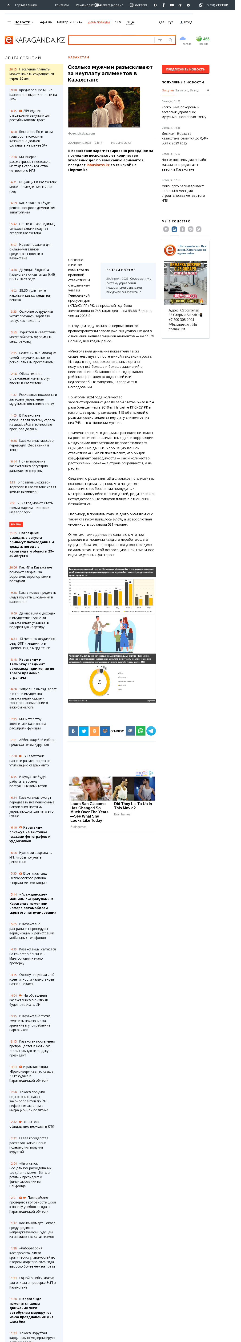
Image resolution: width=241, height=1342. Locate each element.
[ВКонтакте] (73, 731)
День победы (99, 22)
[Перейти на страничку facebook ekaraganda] (163, 5)
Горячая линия (26, 5)
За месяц (182, 90)
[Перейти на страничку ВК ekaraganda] (155, 5)
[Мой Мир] (105, 731)
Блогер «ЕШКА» (70, 22)
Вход (188, 22)
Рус (170, 22)
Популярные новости (183, 82)
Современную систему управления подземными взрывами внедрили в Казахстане (128, 285)
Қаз (161, 22)
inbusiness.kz (121, 142)
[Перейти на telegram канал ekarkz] (180, 5)
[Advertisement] (115, 215)
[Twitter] (83, 731)
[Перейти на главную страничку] (9, 5)
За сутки (168, 90)
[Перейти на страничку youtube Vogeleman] (172, 5)
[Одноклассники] (94, 731)
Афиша (46, 22)
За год (194, 90)
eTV (118, 22)
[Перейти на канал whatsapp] (188, 5)
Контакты (62, 5)
